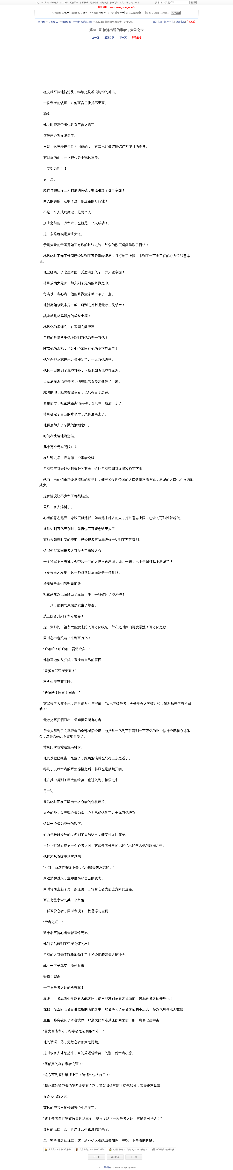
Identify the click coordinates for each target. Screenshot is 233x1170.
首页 (37, 2)
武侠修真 (54, 2)
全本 (137, 2)
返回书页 (180, 21)
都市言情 (64, 2)
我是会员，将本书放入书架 (91, 1149)
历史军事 (74, 2)
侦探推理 (84, 2)
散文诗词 (124, 2)
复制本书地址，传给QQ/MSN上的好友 (130, 1149)
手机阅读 (190, 21)
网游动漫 (94, 2)
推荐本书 (169, 21)
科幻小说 (104, 2)
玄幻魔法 (44, 2)
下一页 (123, 37)
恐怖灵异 (114, 2)
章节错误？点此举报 (165, 1149)
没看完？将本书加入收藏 (59, 1149)
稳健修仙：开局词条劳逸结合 (76, 21)
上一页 (95, 37)
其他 (131, 2)
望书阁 (41, 21)
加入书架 (157, 21)
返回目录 (109, 37)
